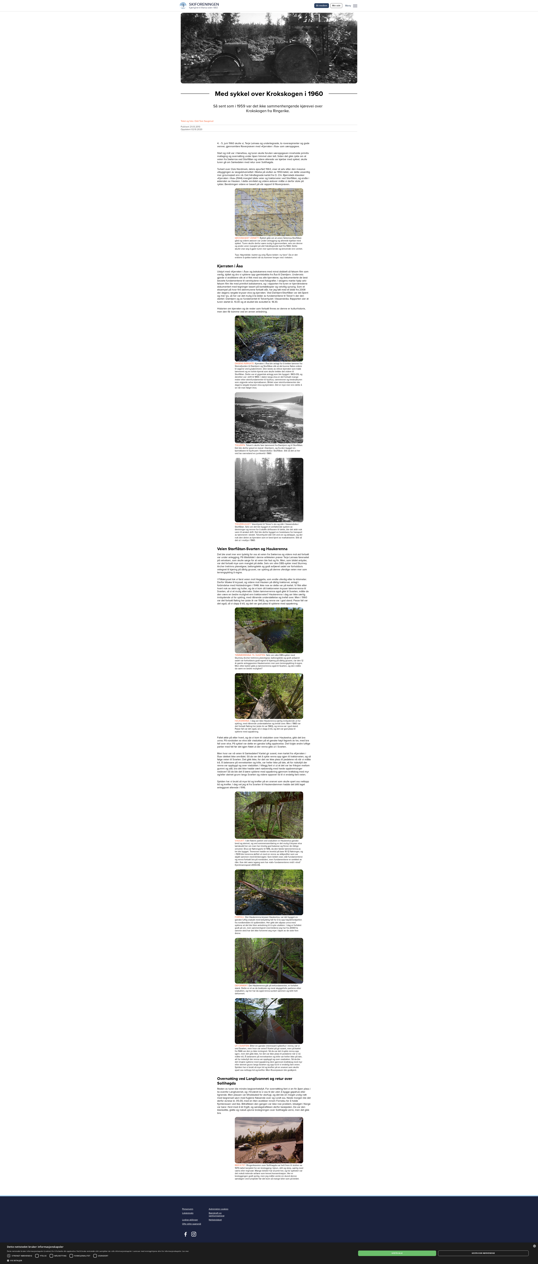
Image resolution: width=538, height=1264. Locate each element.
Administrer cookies (218, 1209)
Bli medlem (321, 5)
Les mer (185, 1251)
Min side (336, 5)
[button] (352, 5)
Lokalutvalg (187, 1213)
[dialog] (269, 1253)
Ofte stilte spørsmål (191, 1224)
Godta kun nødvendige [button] (483, 1253)
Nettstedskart (215, 1219)
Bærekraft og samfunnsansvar (216, 1214)
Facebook (185, 1234)
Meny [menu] (355, 5)
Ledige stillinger (190, 1219)
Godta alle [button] (397, 1253)
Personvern (187, 1209)
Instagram (193, 1234)
